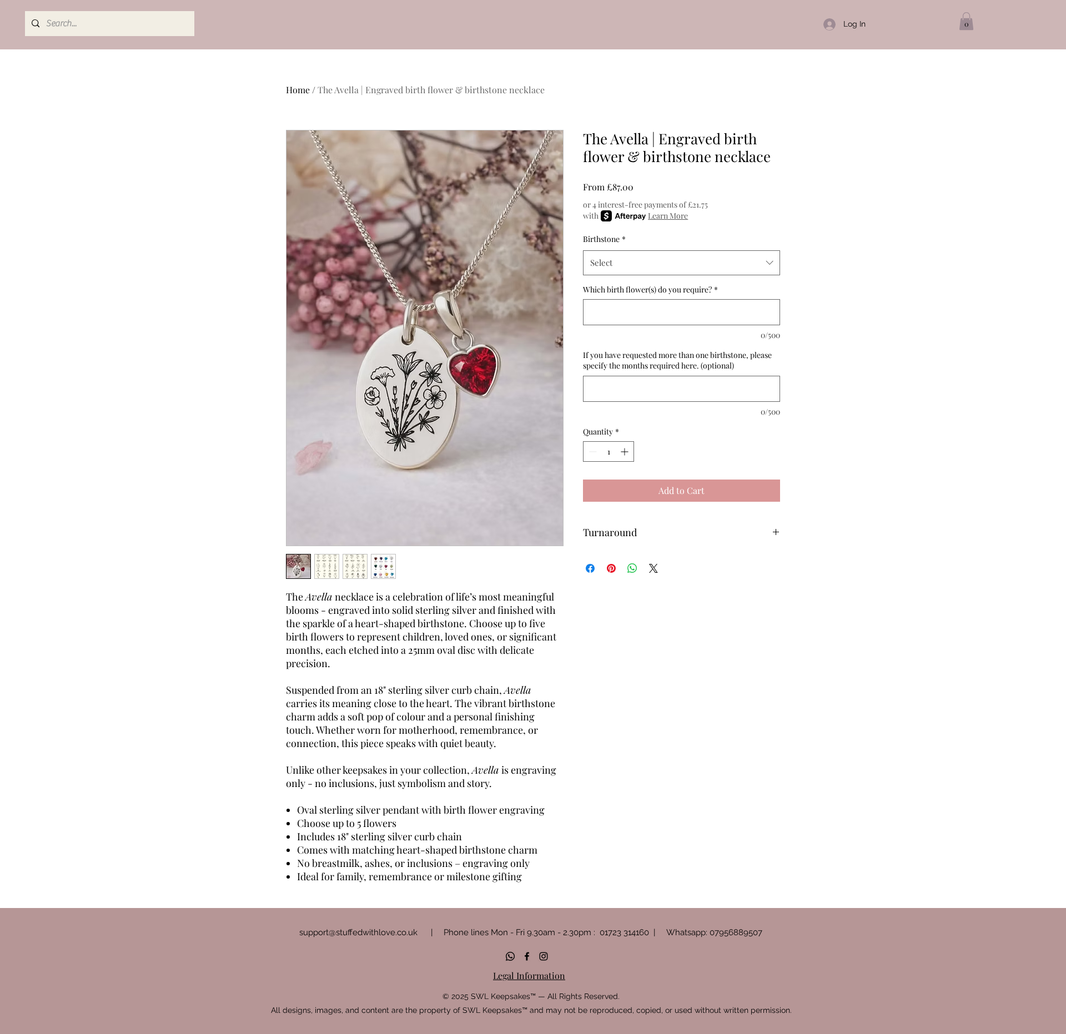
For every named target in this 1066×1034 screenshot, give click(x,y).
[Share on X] (653, 568)
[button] (966, 21)
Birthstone (604, 239)
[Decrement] (592, 451)
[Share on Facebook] (590, 568)
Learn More (668, 215)
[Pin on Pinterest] (611, 568)
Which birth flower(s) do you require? (650, 289)
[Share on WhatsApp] (632, 568)
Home (298, 89)
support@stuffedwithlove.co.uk (358, 932)
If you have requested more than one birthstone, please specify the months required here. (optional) (677, 360)
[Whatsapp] (510, 956)
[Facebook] (526, 956)
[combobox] (681, 262)
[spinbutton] (609, 451)
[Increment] (625, 451)
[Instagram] (543, 956)
